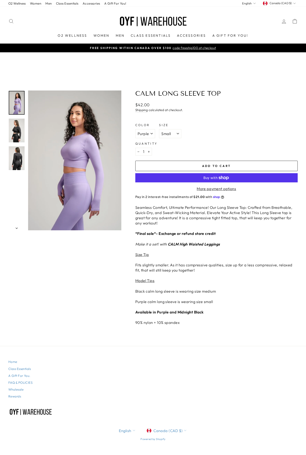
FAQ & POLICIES (20, 383)
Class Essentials (67, 3)
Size (163, 125)
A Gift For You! (115, 3)
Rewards (14, 396)
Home (12, 362)
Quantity (146, 143)
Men (48, 3)
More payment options (216, 188)
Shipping (141, 110)
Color (142, 125)
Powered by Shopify (153, 439)
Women (35, 3)
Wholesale (16, 389)
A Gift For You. (19, 376)
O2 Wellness (17, 3)
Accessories (91, 3)
